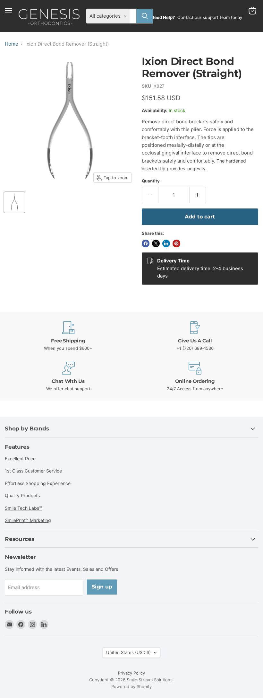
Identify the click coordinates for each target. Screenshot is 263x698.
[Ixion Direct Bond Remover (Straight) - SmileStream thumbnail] (14, 202)
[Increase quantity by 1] (198, 195)
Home (11, 44)
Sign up (102, 587)
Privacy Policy (131, 673)
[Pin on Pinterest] (176, 243)
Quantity (151, 181)
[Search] (144, 16)
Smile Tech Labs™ (23, 508)
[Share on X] (156, 243)
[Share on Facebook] (145, 243)
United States (128, 652)
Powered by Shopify (131, 686)
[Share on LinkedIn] (166, 243)
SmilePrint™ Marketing (28, 520)
